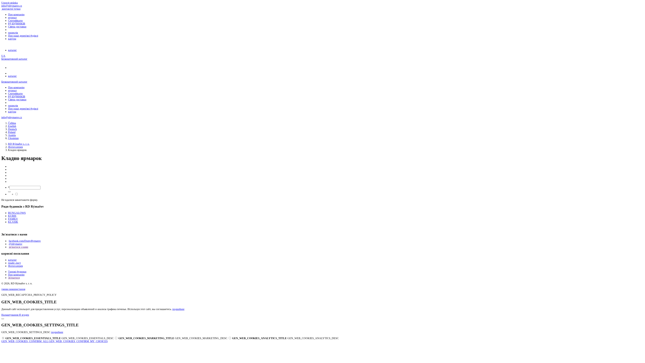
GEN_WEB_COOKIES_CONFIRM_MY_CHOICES (78, 341)
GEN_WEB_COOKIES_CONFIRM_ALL (25, 341)
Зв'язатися (14, 277)
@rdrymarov (15, 244)
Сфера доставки (17, 26)
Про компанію (16, 14)
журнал (12, 17)
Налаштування (10, 314)
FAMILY (13, 218)
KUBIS (12, 215)
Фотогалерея (15, 266)
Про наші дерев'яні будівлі (23, 35)
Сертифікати (15, 20)
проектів (13, 32)
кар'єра (12, 38)
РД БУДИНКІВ (16, 23)
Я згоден (24, 314)
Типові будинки (17, 271)
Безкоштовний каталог (14, 58)
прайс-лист (14, 262)
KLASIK (13, 221)
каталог (12, 50)
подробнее (178, 309)
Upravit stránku (9, 2)
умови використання (13, 289)
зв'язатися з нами (18, 247)
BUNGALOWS (17, 212)
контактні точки (11, 8)
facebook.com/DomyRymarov (25, 240)
